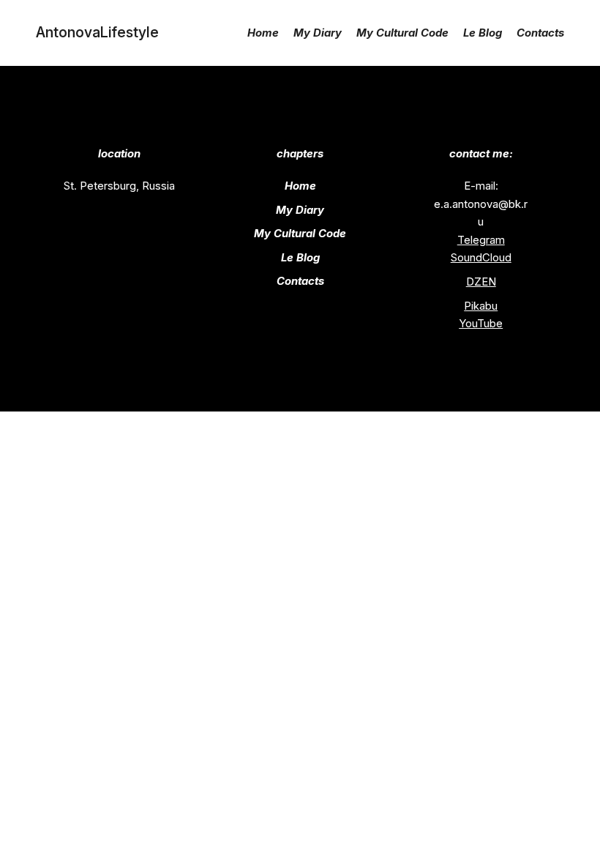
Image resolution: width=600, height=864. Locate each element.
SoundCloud (481, 257)
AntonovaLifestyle (97, 32)
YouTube (481, 323)
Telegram (481, 240)
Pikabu (481, 306)
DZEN (481, 281)
